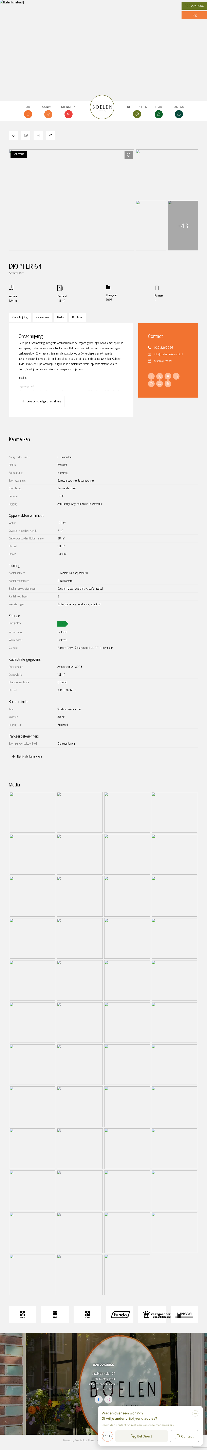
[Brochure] (38, 135)
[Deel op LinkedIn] (176, 376)
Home (28, 106)
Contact (179, 106)
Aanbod (48, 106)
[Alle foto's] (25, 135)
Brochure (77, 317)
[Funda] (119, 1314)
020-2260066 (194, 5)
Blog (194, 15)
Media (60, 317)
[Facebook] (99, 1399)
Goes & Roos (81, 1440)
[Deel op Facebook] (151, 376)
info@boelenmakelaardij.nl (168, 354)
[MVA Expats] (55, 1314)
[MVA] (22, 1314)
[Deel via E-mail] (159, 383)
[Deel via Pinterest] (168, 376)
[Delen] (50, 135)
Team (159, 106)
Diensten (68, 106)
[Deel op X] (159, 376)
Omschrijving (19, 317)
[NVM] (87, 1314)
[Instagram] (108, 1399)
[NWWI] (184, 1314)
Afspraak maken (163, 360)
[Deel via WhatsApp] (151, 383)
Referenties (137, 106)
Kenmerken (42, 317)
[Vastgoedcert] (152, 1314)
